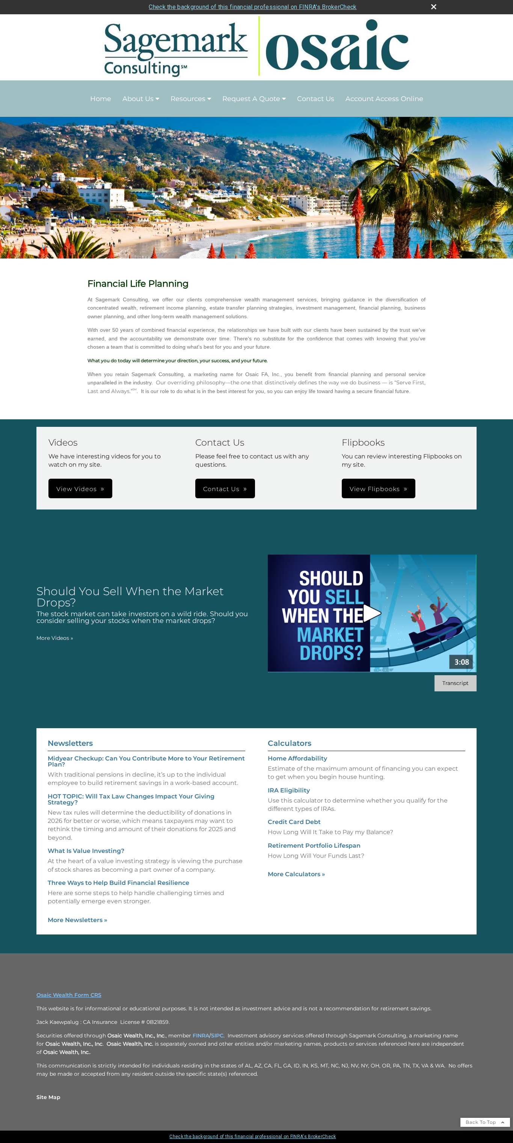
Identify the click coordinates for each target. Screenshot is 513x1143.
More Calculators (296, 874)
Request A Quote (251, 99)
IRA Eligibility (289, 790)
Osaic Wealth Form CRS (68, 995)
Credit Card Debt (294, 822)
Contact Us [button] (221, 489)
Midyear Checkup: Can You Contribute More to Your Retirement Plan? (146, 761)
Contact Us (315, 99)
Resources (187, 99)
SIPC (217, 1035)
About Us (138, 99)
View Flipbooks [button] (375, 489)
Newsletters (70, 743)
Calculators (289, 743)
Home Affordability (297, 758)
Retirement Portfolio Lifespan (314, 845)
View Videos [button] (76, 489)
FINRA (201, 1035)
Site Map (48, 1097)
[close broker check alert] (434, 7)
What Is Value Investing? (86, 850)
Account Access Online (384, 99)
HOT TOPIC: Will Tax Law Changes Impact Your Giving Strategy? (131, 799)
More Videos (54, 638)
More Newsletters (77, 920)
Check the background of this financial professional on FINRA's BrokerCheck (252, 7)
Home (100, 99)
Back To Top (482, 1122)
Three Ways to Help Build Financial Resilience (118, 882)
